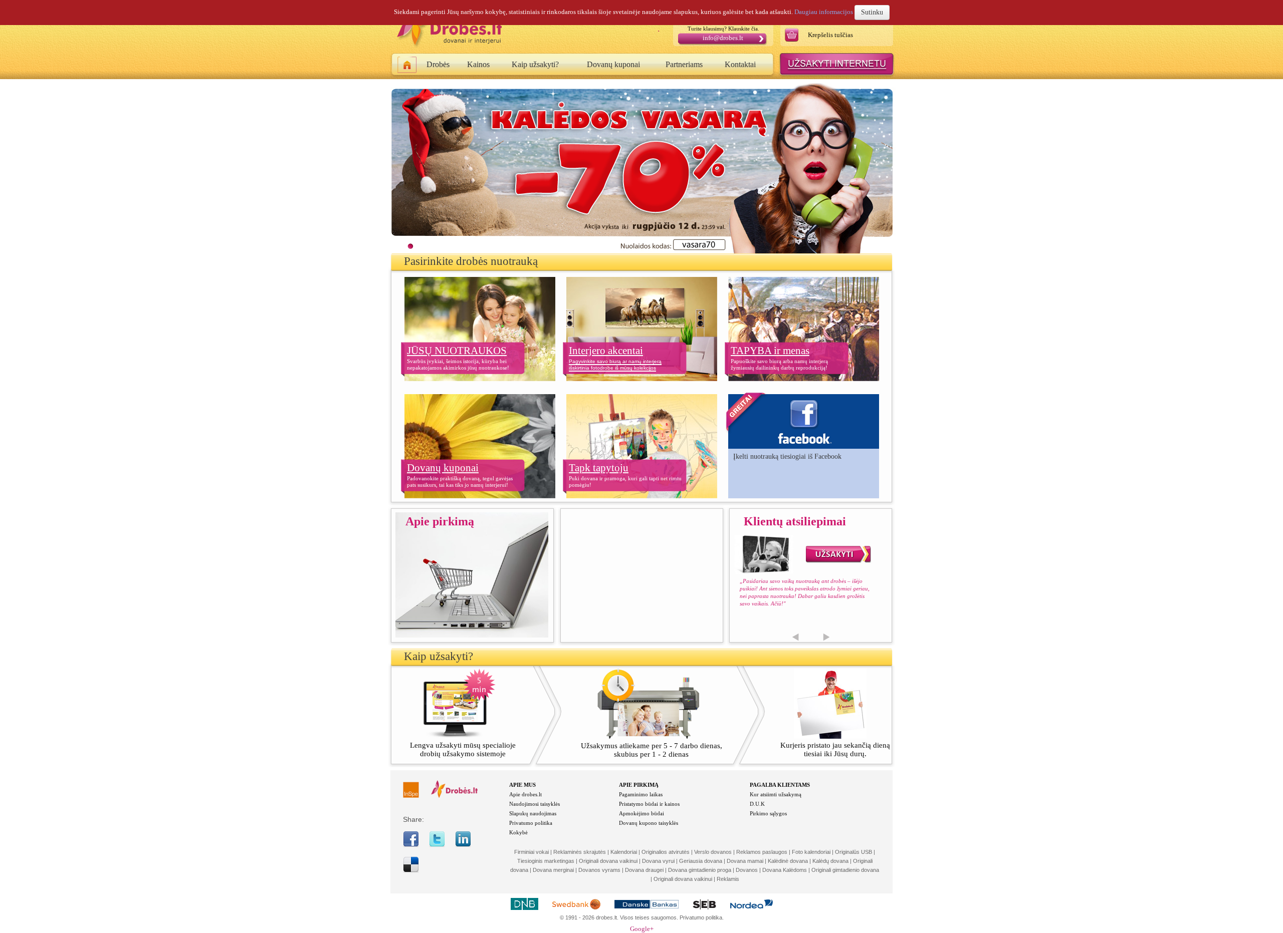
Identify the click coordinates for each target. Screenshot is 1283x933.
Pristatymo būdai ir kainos (649, 804)
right (826, 637)
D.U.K (757, 804)
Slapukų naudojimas (532, 813)
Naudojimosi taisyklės (534, 804)
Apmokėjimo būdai (641, 813)
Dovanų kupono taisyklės (648, 823)
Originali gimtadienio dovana (845, 870)
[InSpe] (411, 795)
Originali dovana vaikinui (608, 861)
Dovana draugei (644, 870)
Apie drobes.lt (525, 794)
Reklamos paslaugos (761, 852)
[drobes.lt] (454, 795)
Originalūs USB (853, 852)
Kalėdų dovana (830, 861)
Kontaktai (740, 64)
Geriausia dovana (700, 861)
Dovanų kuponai (613, 64)
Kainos (478, 64)
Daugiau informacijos (823, 12)
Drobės (438, 64)
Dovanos (747, 870)
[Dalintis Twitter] (437, 845)
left (795, 637)
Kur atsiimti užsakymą (775, 794)
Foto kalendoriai (811, 852)
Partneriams (684, 64)
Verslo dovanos (713, 852)
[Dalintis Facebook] (411, 845)
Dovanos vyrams (599, 870)
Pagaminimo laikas (641, 794)
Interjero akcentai (606, 351)
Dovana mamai (745, 861)
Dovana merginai (553, 870)
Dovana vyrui (658, 861)
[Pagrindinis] (407, 67)
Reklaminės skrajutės (579, 852)
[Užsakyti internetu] (836, 75)
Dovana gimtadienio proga (699, 870)
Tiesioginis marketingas (545, 861)
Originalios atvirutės (666, 852)
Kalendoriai (623, 852)
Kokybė (518, 832)
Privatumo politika (530, 823)
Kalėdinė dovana (788, 861)
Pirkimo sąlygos (768, 813)
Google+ (642, 928)
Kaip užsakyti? (535, 64)
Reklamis (728, 879)
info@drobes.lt (723, 38)
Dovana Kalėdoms (784, 870)
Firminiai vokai (531, 852)
